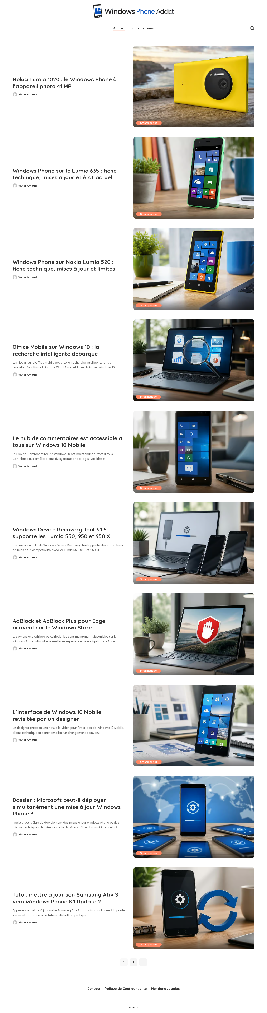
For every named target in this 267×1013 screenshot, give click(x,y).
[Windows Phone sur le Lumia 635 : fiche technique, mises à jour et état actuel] (194, 178)
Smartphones (148, 122)
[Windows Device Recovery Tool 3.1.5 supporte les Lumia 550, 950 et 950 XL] (194, 543)
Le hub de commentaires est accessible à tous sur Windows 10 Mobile (67, 442)
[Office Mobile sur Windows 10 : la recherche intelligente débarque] (194, 360)
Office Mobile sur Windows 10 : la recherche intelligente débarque (56, 350)
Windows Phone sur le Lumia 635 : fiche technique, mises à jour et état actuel (65, 174)
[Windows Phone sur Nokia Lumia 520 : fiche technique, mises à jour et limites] (194, 269)
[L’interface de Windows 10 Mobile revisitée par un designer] (194, 726)
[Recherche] (251, 28)
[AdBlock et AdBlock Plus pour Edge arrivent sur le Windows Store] (194, 634)
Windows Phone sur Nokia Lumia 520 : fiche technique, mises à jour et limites (64, 265)
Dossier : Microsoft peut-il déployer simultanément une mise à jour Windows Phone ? (67, 806)
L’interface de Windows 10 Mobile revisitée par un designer (57, 715)
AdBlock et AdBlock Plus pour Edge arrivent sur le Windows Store (59, 624)
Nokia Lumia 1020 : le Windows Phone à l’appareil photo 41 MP (65, 83)
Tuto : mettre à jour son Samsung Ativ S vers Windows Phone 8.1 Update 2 (65, 898)
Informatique (148, 396)
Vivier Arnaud (27, 94)
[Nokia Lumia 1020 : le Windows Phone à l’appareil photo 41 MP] (194, 86)
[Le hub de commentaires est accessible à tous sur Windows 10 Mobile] (194, 452)
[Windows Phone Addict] (133, 11)
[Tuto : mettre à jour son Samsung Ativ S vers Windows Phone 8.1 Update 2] (194, 908)
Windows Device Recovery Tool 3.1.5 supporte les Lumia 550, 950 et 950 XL (63, 533)
